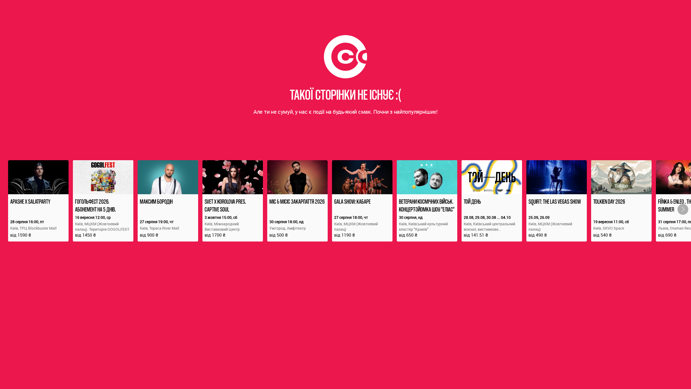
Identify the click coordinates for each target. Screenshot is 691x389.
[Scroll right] (683, 209)
